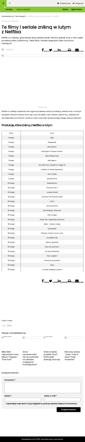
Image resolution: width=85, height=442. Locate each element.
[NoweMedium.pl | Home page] (18, 3)
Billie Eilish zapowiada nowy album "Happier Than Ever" (10, 356)
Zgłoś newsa (76, 9)
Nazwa (8, 396)
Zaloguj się (79, 3)
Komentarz (9, 380)
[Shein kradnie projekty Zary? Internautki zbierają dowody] (53, 342)
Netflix (9, 325)
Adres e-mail (50, 396)
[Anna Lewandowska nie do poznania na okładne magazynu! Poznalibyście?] (32, 342)
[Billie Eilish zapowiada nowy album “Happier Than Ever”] (11, 342)
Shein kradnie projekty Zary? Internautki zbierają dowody (52, 356)
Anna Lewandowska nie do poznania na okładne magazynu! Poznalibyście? (31, 358)
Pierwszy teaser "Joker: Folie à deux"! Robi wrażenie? (72, 356)
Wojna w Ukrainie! (23, 9)
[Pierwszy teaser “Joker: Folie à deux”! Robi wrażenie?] (74, 342)
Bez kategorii (20, 16)
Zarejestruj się (65, 3)
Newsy (65, 9)
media (9, 320)
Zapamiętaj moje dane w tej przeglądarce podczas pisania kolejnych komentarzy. (41, 403)
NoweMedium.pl (8, 16)
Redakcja (9, 49)
